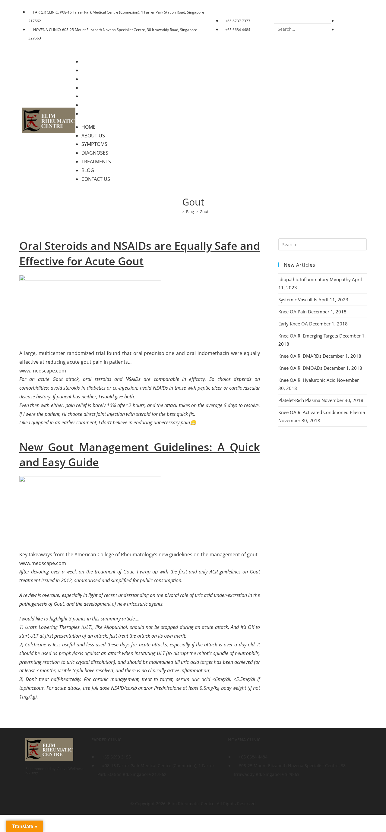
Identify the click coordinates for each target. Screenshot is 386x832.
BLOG (92, 105)
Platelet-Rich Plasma (299, 400)
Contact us (100, 113)
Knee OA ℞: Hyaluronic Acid (307, 380)
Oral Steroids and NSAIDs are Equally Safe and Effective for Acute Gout (139, 253)
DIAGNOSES (99, 87)
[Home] (178, 211)
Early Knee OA (293, 324)
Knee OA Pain (292, 312)
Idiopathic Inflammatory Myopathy (314, 279)
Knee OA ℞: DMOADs (300, 368)
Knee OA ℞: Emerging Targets (308, 336)
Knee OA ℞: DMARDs (299, 356)
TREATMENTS (100, 96)
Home (93, 61)
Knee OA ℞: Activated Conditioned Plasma (321, 412)
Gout (204, 211)
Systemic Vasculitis (297, 300)
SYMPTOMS (99, 79)
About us (97, 70)
